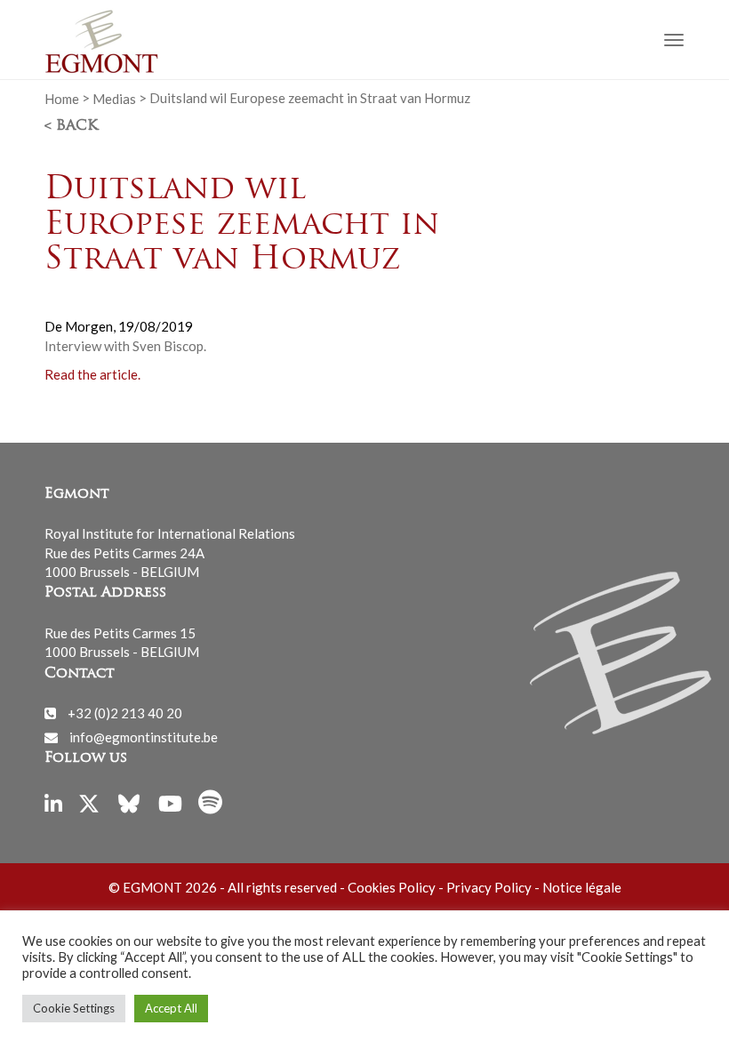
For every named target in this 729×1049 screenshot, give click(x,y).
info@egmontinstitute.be (143, 737)
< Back (71, 126)
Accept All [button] (171, 1008)
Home (61, 98)
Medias (114, 98)
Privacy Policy (489, 887)
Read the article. (92, 374)
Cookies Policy (392, 887)
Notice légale (581, 887)
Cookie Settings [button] (74, 1008)
